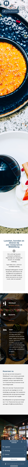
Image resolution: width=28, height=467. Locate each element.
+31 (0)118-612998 (11, 11)
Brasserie (12, 314)
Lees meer (11, 320)
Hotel (11, 329)
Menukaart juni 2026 (14, 305)
